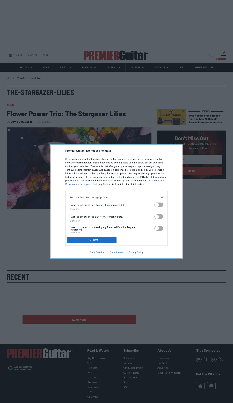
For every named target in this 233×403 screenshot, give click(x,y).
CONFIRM (92, 240)
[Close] (175, 151)
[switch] (158, 205)
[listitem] (116, 197)
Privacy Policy (135, 252)
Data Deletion (97, 252)
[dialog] (116, 201)
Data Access (116, 252)
